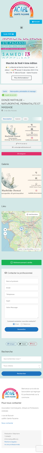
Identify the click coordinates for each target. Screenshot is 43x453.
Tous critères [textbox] (8, 366)
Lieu (25, 119)
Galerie (17, 119)
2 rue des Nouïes (10, 111)
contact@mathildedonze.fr (22, 147)
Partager (12, 344)
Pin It (33, 344)
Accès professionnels (12, 444)
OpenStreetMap (28, 249)
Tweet (23, 344)
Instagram (22, 153)
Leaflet (20, 249)
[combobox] (22, 365)
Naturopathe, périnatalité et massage (23, 91)
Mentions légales (10, 442)
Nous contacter (7, 423)
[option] (22, 183)
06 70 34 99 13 (22, 143)
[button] (21, 27)
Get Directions (33, 214)
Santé (5, 91)
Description (7, 119)
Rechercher (21, 373)
